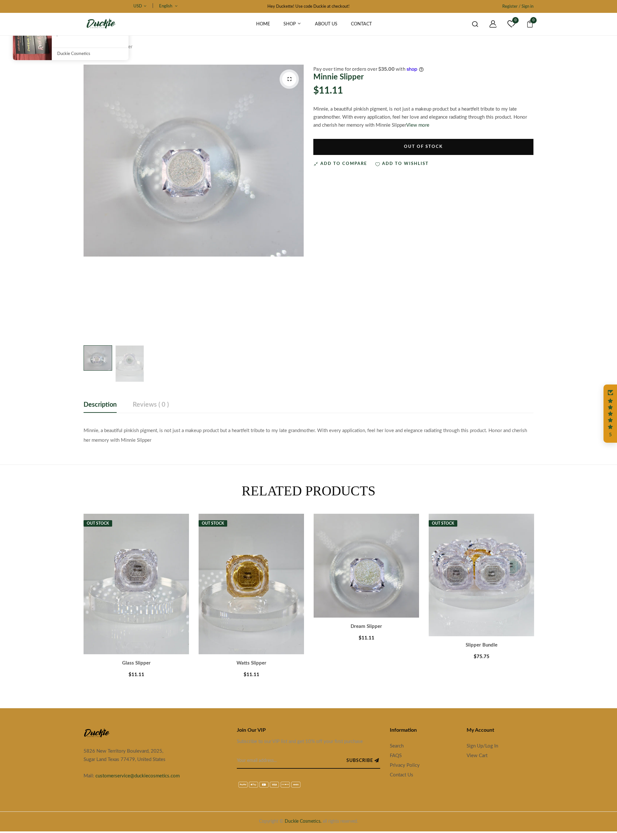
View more (417, 125)
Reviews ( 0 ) (151, 405)
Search (397, 746)
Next (551, 590)
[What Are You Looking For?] (470, 24)
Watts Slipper (251, 663)
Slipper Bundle (481, 645)
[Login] (488, 24)
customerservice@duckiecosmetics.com (137, 776)
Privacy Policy (405, 765)
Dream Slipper (366, 626)
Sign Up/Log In (482, 746)
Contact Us (401, 775)
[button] (610, 414)
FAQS (396, 755)
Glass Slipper (136, 663)
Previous (66, 590)
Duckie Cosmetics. (303, 821)
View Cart (477, 755)
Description (100, 405)
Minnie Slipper (338, 77)
